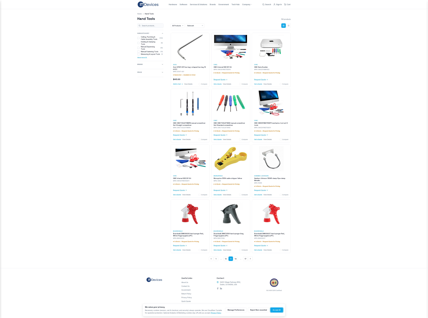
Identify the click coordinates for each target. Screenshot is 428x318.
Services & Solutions (198, 4)
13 (231, 259)
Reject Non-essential (258, 310)
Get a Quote (218, 84)
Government (223, 4)
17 (245, 259)
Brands (213, 4)
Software (183, 4)
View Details (188, 84)
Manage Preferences (236, 310)
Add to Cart (177, 84)
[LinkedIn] (221, 288)
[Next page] (250, 258)
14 (236, 259)
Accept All (277, 310)
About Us (184, 282)
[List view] (288, 25)
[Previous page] (211, 258)
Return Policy (186, 294)
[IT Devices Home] (148, 4)
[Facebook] (218, 288)
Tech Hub (235, 4)
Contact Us (185, 286)
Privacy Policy (186, 297)
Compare (204, 84)
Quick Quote (186, 301)
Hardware (173, 4)
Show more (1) (142, 57)
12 (226, 259)
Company (246, 4)
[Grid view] (283, 25)
